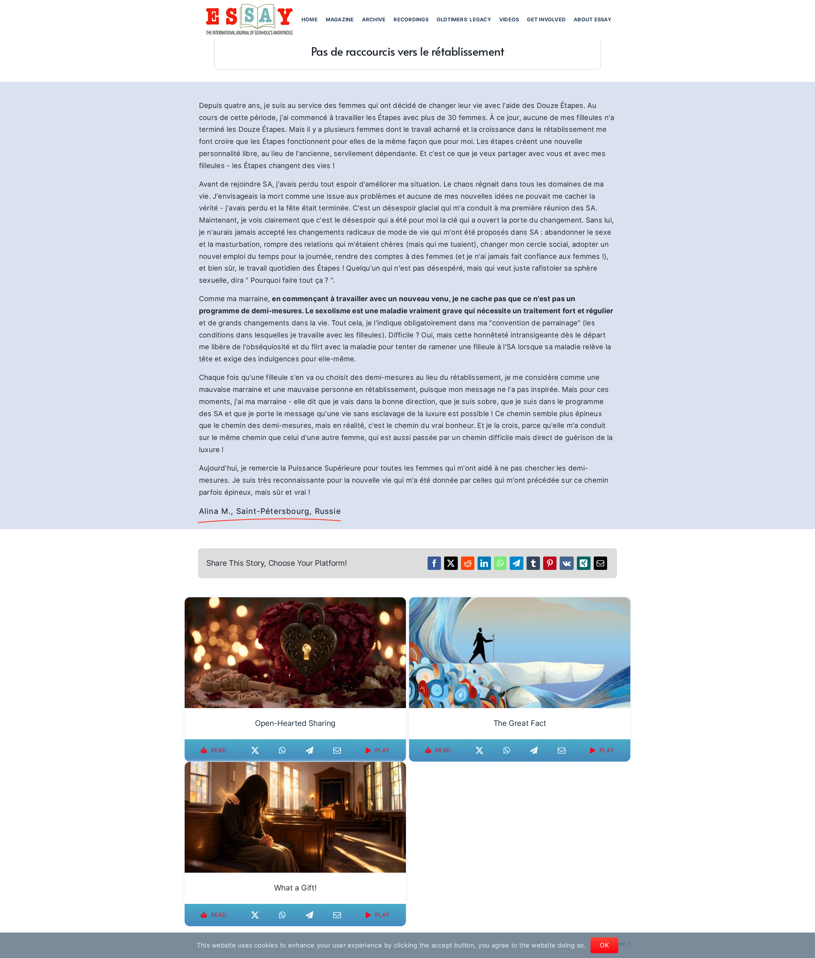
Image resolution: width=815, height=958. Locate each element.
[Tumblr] (533, 563)
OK (604, 945)
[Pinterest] (550, 563)
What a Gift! (295, 887)
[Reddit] (467, 563)
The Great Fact (519, 723)
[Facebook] (434, 563)
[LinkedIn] (484, 563)
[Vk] (566, 563)
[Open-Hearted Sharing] (295, 601)
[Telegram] (516, 563)
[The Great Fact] (519, 601)
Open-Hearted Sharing (295, 723)
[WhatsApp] (500, 563)
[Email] (600, 563)
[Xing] (583, 563)
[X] (451, 563)
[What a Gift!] (295, 766)
